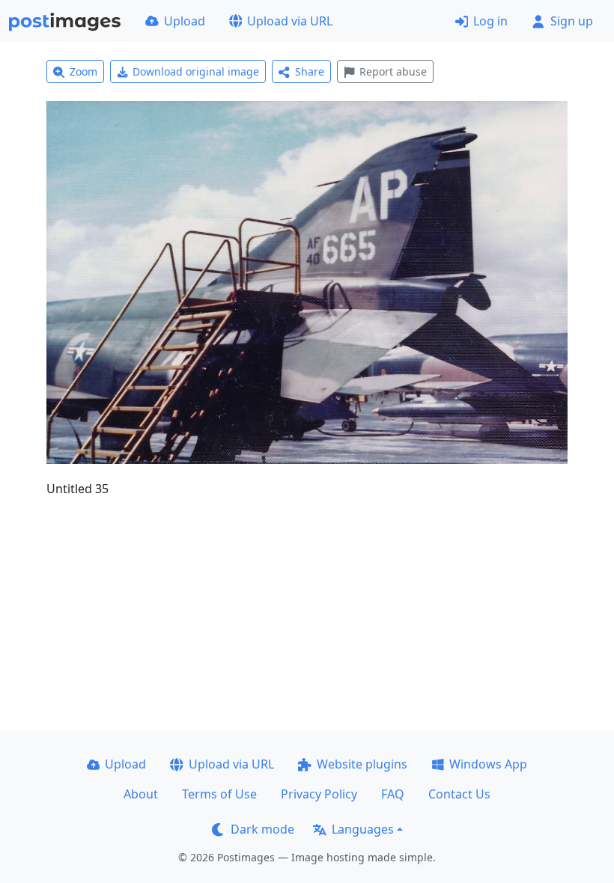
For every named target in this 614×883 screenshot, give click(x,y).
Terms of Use (219, 794)
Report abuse (393, 71)
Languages (363, 829)
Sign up (571, 21)
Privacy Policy (319, 794)
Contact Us (459, 794)
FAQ (392, 794)
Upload (184, 21)
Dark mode (262, 829)
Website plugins (362, 764)
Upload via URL (289, 21)
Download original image (196, 71)
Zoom (83, 71)
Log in (490, 21)
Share (309, 71)
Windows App (488, 764)
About (141, 794)
